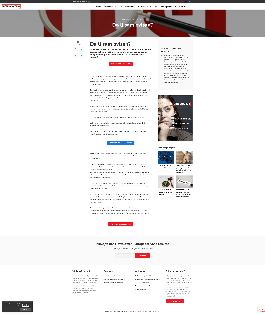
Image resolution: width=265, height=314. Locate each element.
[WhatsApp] (75, 55)
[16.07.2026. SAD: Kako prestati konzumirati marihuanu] (166, 181)
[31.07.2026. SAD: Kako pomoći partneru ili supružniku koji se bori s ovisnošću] (184, 157)
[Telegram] (81, 55)
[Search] (261, 6)
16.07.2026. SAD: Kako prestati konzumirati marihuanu (165, 192)
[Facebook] (75, 49)
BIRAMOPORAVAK (110, 311)
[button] (121, 64)
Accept (25, 309)
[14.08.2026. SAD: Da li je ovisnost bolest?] (166, 157)
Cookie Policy (26, 306)
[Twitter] (81, 49)
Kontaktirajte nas (175, 301)
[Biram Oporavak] (11, 6)
